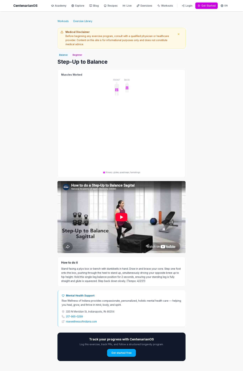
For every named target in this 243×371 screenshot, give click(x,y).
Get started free (121, 352)
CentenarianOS (25, 5)
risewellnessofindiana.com (81, 321)
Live (129, 5)
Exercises (146, 5)
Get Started (208, 5)
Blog (96, 5)
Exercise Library (82, 21)
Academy (60, 5)
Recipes (113, 5)
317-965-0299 (74, 316)
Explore (79, 5)
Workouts (167, 5)
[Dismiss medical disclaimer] (179, 34)
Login (189, 5)
